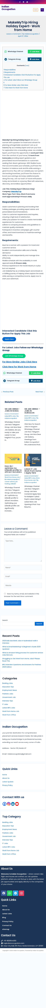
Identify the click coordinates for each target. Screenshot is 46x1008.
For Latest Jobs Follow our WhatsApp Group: (20, 80)
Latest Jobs (7, 914)
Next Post (40, 392)
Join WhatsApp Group (14, 356)
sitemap (5, 929)
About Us (5, 778)
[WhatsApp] (27, 2)
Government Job (9, 697)
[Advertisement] (23, 115)
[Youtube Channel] (17, 804)
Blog (4, 917)
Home (4, 775)
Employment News (9, 690)
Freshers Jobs (7, 694)
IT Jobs (5, 704)
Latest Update (7, 782)
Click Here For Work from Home (16, 88)
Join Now (35, 52)
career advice (10, 482)
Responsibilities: (10, 70)
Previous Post (7, 392)
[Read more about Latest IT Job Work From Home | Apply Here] (32, 460)
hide (27, 65)
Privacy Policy (7, 785)
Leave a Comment (13, 34)
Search (5, 620)
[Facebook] (20, 2)
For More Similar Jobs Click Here (16, 85)
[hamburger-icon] (35, 9)
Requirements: (9, 72)
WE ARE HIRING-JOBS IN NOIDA (12, 410)
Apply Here (9, 339)
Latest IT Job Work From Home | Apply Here (32, 471)
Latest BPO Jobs (10, 416)
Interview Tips (7, 701)
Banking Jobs (7, 683)
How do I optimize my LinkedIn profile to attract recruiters (13, 469)
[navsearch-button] (42, 9)
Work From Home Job (12, 477)
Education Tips (8, 687)
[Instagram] (8, 804)
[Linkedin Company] (13, 804)
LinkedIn (13, 484)
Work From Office (9, 715)
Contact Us (7, 925)
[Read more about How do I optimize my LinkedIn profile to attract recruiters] (13, 459)
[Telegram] (23, 2)
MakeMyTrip (16, 191)
